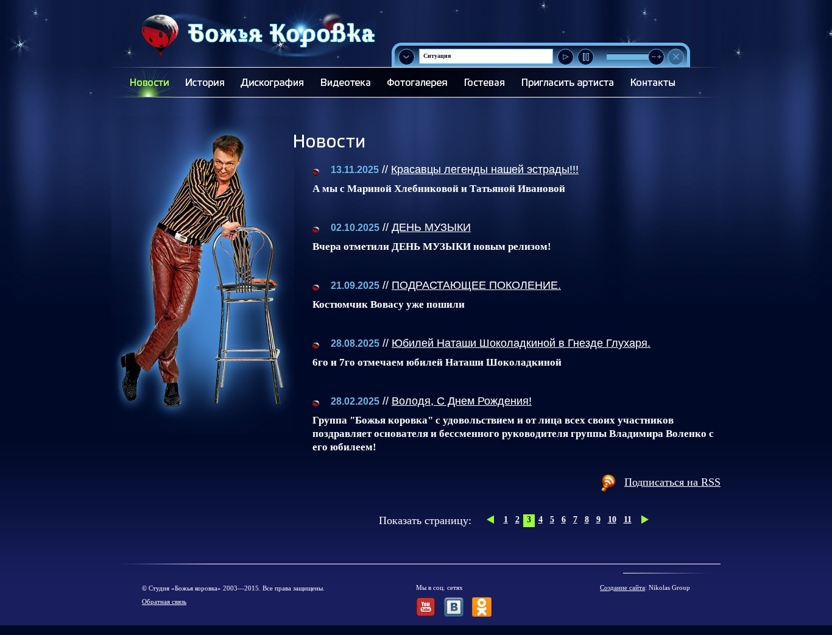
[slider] (656, 57)
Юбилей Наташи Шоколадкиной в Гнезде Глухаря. (521, 343)
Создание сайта (622, 587)
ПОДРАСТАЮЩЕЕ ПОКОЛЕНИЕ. (476, 285)
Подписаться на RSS (672, 482)
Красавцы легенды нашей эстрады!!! (485, 169)
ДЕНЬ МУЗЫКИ (431, 227)
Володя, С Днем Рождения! (462, 401)
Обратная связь (164, 601)
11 (628, 519)
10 (612, 519)
